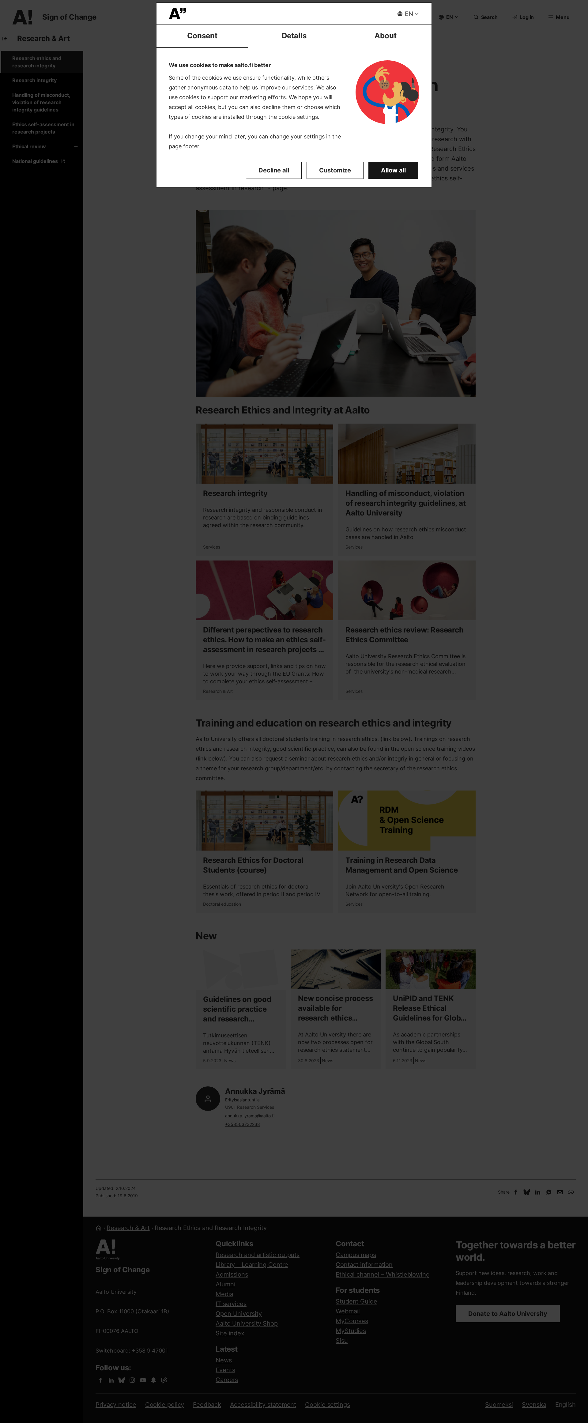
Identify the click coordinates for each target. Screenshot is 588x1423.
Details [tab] (294, 35)
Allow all (393, 170)
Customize (335, 170)
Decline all (273, 170)
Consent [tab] (202, 35)
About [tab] (386, 35)
